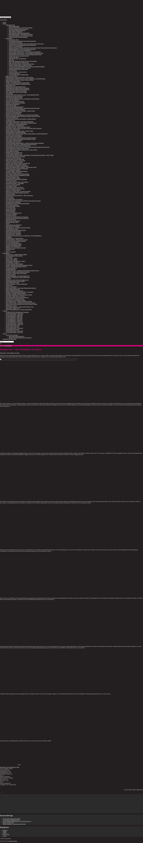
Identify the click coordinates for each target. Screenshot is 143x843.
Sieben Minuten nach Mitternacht (14, 225)
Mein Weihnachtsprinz (14, 26)
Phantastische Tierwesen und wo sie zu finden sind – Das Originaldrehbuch (23, 235)
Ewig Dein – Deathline (11, 214)
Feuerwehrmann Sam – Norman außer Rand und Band (19, 301)
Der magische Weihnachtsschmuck (17, 30)
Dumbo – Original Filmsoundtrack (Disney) (16, 266)
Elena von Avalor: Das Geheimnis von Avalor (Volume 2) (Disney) (21, 304)
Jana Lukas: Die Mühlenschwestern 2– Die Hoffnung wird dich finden (22, 98)
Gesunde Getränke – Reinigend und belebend (16, 171)
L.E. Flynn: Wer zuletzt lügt (12, 100)
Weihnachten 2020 (10, 25)
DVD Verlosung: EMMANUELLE (11, 820)
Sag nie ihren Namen (11, 209)
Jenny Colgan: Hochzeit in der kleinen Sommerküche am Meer (21, 139)
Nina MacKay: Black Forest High (14, 140)
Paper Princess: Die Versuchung (13, 233)
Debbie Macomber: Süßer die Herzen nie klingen (17, 88)
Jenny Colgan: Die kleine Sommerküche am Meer (17, 175)
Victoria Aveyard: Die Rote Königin (14, 162)
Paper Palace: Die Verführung (13, 221)
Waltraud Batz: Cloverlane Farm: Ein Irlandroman (17, 89)
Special (4, 836)
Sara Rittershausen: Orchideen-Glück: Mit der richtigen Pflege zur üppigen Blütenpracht (26, 133)
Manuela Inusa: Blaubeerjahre (13, 81)
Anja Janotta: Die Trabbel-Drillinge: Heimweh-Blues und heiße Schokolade (27, 66)
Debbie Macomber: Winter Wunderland (18, 37)
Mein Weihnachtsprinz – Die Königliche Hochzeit (20, 34)
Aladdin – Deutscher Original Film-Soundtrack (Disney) (19, 265)
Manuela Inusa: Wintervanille (13, 129)
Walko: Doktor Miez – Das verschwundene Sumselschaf (22, 49)
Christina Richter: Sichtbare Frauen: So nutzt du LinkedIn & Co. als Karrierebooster (25, 78)
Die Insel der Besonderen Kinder (13, 243)
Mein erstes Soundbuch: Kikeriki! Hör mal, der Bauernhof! (23, 61)
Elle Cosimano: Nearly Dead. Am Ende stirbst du (17, 174)
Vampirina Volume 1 (11, 274)
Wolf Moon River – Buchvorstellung (14, 238)
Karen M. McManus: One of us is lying (15, 188)
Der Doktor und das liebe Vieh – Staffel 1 (16, 261)
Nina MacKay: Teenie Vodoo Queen (14, 187)
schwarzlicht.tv (3, 19)
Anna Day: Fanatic (10, 194)
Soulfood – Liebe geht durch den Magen (15, 102)
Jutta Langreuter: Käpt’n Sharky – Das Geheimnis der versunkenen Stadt (26, 53)
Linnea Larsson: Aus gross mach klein (15, 159)
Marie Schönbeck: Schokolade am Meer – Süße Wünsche (19, 77)
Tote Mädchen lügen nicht (12, 229)
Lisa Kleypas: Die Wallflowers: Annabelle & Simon (18, 84)
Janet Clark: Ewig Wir (11, 180)
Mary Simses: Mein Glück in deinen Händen (16, 92)
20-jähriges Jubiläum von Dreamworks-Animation (18, 272)
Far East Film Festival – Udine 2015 (14, 323)
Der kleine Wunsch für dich (12, 176)
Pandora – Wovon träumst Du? (13, 246)
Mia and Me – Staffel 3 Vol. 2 (13, 308)
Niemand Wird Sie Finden (12, 222)
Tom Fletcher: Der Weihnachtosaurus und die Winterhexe (22, 45)
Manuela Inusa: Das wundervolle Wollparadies (17, 168)
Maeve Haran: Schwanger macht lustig (15, 101)
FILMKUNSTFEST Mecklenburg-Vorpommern (17, 312)
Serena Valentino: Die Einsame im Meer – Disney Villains (19, 131)
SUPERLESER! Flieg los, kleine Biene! (18, 69)
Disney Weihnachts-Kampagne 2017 (14, 290)
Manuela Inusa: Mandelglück (13, 104)
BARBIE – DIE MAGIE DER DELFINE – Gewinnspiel (19, 292)
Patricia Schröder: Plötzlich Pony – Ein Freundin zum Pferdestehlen (25, 51)
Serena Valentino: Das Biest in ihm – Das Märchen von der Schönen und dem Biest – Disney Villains (30, 155)
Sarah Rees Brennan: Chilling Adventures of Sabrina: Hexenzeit (21, 137)
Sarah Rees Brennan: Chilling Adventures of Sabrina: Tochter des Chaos (23, 116)
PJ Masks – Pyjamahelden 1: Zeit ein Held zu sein (17, 277)
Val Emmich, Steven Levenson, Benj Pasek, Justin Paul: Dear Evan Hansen (24, 128)
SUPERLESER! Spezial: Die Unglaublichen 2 (20, 50)
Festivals (5, 310)
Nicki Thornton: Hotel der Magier (14, 136)
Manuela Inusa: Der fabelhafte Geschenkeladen (17, 166)
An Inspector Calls (10, 120)
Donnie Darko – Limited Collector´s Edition (16, 254)
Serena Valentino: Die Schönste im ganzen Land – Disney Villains (21, 149)
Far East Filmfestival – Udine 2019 (14, 317)
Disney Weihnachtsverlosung (13, 289)
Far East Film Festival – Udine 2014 (14, 324)
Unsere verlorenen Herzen (12, 204)
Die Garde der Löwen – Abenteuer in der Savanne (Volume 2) (20, 302)
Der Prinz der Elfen (10, 211)
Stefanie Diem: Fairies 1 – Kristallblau (15, 183)
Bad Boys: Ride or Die (8, 822)
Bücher (4, 23)
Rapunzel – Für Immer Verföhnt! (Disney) (16, 293)
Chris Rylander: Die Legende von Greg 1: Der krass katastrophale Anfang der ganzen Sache (27, 147)
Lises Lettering (9, 93)
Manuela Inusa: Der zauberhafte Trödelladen (16, 179)
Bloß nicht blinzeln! (10, 210)
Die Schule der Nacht (11, 215)
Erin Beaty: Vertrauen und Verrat (13, 172)
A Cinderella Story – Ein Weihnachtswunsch (16, 124)
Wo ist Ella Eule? (13, 70)
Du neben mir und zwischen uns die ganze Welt (17, 218)
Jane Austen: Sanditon (11, 105)
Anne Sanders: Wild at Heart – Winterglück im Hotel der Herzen (21, 123)
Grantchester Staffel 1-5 (11, 268)
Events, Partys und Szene (12, 335)
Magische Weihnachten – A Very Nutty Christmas (20, 27)
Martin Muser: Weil (10, 85)
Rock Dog (8, 278)
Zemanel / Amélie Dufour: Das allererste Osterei (20, 65)
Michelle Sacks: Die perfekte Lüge (14, 152)
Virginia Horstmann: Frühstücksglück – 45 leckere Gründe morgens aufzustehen (25, 143)
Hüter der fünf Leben (11, 219)
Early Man (11, 60)
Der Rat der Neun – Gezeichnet (13, 234)
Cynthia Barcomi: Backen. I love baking (15, 156)
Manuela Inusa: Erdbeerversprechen (14, 96)
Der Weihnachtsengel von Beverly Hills (15, 281)
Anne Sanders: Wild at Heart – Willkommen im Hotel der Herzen (21, 144)
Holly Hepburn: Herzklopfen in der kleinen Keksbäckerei (22, 41)
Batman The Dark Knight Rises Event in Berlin (20, 337)
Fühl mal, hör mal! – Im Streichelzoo (17, 58)
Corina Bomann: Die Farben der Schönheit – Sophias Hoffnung (21, 119)
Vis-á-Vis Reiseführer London (13, 178)
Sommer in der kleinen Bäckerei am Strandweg (17, 217)
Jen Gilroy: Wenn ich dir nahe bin (14, 135)
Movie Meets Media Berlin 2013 (16, 336)
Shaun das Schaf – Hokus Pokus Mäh (15, 298)
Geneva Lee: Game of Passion (13, 190)
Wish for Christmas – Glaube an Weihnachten (16, 284)
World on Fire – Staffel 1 (12, 259)
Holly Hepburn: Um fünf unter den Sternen (16, 164)
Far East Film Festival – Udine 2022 (14, 315)
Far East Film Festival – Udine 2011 (14, 332)
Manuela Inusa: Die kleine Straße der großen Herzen (18, 145)
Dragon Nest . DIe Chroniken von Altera (9, 767)
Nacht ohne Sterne (10, 249)
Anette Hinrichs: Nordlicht (12, 151)
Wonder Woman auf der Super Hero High (16, 230)
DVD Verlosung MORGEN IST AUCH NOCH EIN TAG (17, 821)
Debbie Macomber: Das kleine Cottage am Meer (17, 148)
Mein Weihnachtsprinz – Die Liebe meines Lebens (21, 35)
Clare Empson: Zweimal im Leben (14, 97)
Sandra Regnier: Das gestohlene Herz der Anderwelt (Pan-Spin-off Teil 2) (26, 43)
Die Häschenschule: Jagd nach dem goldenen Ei (17, 297)
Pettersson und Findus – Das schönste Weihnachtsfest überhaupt (21, 288)
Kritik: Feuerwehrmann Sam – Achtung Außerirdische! (19, 309)
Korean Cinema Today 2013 (12, 327)
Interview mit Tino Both (11, 76)
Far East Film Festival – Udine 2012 (14, 331)
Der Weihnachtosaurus (14, 73)
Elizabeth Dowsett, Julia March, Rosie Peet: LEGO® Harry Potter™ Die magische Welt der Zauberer (33, 47)
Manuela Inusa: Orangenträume (13, 113)
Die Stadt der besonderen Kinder (13, 245)
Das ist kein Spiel (10, 198)
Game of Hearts (9, 196)
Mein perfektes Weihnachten (15, 31)
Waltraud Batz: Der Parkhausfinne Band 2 (16, 86)
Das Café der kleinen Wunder (13, 206)
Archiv (4, 333)
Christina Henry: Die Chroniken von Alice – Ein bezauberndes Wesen (22, 94)
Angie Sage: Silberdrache (12, 117)
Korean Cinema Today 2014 (12, 325)
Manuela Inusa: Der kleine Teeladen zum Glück (17, 192)
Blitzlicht (5, 830)
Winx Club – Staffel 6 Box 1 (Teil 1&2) (15, 296)
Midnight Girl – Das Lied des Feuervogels (16, 247)
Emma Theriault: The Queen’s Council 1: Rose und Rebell (20, 80)
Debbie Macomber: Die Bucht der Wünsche (16, 90)
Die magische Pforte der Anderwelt (14, 199)
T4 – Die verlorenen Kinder (12, 242)
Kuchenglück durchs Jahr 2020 (13, 141)
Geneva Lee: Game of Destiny (13, 184)
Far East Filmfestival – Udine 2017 (14, 320)
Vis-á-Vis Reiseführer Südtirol (13, 170)
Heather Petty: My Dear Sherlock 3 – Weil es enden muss (19, 195)
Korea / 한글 (6, 834)
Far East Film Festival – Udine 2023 (14, 313)
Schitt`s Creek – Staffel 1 (12, 258)
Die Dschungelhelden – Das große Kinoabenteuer (17, 276)
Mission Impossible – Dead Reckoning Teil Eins (14, 824)
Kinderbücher (9, 38)
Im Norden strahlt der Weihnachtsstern (15, 125)
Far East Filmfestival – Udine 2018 (14, 319)
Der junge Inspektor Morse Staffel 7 (14, 255)
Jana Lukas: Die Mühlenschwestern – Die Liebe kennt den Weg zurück (22, 108)
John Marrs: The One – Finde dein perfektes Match (18, 127)
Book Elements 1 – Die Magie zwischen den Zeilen (18, 227)
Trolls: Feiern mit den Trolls (12, 282)
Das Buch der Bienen (14, 57)
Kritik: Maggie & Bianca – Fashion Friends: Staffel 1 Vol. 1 (20, 306)
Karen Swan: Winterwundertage (13, 158)
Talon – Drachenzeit (10, 251)
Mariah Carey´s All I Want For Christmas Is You (17, 280)
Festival (5, 833)
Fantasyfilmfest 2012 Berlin (12, 329)
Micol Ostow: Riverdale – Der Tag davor (15, 160)
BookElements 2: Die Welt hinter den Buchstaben (17, 203)
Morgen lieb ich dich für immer (13, 231)
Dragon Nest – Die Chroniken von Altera (15, 300)
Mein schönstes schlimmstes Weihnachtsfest (19, 33)
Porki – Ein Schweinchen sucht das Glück (19, 62)
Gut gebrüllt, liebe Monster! (15, 42)
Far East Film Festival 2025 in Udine (11, 818)
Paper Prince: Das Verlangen (12, 226)
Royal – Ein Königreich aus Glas (14, 213)
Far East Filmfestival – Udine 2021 (14, 316)
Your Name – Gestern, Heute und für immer (16, 273)
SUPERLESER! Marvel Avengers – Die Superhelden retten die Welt (25, 54)
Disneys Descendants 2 (11, 286)
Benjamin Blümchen (11, 269)
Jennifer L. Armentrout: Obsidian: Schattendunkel (17, 82)
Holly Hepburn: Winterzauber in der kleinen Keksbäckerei (19, 121)
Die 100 (8, 250)
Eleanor (8, 223)
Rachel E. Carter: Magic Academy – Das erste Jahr (18, 163)
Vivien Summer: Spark (11, 186)
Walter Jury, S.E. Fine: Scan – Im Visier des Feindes (18, 191)
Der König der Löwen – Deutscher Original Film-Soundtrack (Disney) (22, 270)
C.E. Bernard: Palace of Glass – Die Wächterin (17, 182)
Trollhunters (9, 237)
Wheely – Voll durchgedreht (15, 46)
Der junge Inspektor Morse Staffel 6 (14, 264)
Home (4, 22)
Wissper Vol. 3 (9, 285)
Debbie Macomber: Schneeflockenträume (15, 132)
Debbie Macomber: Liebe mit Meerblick (15, 109)
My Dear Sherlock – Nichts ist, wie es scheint (16, 239)
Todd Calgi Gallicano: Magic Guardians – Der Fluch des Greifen (21, 167)
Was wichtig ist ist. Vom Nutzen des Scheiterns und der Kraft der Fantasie (23, 200)
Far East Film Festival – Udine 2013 (14, 328)
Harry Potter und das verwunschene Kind (15, 241)
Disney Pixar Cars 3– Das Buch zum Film (19, 56)
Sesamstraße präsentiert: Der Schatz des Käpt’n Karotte (19, 294)
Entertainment (6, 253)
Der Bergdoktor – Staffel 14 (12, 262)
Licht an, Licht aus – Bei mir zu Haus (18, 72)
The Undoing (9, 257)
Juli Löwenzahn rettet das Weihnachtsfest (18, 74)
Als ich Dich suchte (10, 207)
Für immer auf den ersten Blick (13, 202)
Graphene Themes (12, 841)
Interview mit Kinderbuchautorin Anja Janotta (19, 68)
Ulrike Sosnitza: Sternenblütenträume (14, 107)
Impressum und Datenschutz (9, 339)
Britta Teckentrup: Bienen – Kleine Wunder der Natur (21, 64)
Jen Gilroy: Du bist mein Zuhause (14, 112)
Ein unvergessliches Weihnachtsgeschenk (18, 29)
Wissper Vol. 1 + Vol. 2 (11, 305)
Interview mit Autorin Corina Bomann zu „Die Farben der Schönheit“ (22, 115)
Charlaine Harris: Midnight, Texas (14, 153)
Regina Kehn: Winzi (14, 39)
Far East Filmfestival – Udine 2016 (14, 321)
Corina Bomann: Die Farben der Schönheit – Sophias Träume (20, 111)
